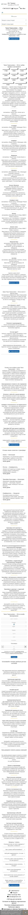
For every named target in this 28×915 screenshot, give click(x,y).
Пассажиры (14, 643)
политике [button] (18, 913)
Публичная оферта (14, 907)
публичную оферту (18, 652)
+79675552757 (6, 9)
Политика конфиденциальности (14, 905)
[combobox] (14, 20)
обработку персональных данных (16, 653)
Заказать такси (14, 283)
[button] (6, 461)
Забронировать (14, 39)
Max (23, 9)
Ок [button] (25, 912)
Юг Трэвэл (11, 3)
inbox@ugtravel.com (15, 897)
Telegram (15, 9)
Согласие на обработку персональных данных (14, 902)
